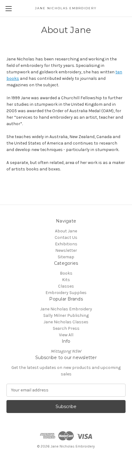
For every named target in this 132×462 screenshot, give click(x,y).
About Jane (66, 231)
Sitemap (66, 257)
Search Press (66, 328)
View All (66, 334)
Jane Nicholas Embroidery (66, 309)
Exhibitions (66, 244)
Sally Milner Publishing (66, 315)
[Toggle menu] (8, 8)
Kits (66, 279)
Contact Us (66, 237)
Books (66, 273)
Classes (66, 286)
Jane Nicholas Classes (66, 322)
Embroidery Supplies (66, 292)
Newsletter (66, 250)
